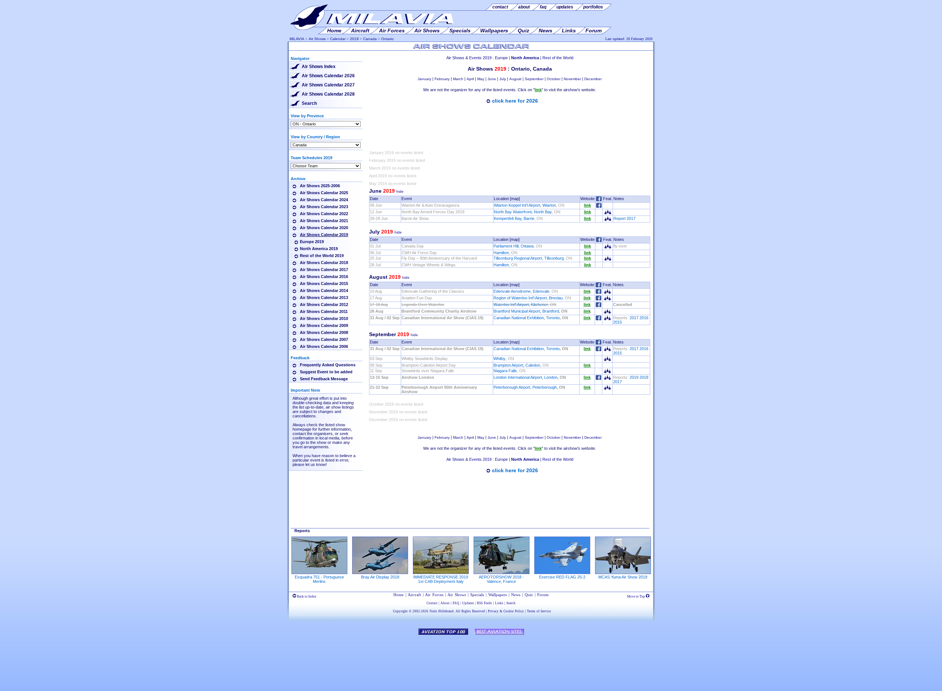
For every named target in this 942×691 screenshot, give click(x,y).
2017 (634, 318)
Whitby (499, 358)
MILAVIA (297, 39)
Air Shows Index (319, 66)
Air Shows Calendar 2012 (324, 304)
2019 (354, 39)
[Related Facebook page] (599, 206)
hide (400, 191)
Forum (543, 594)
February (442, 79)
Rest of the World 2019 (322, 255)
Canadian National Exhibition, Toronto (526, 318)
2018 (644, 377)
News (515, 594)
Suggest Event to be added (326, 372)
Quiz (529, 594)
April (470, 79)
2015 (617, 322)
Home (398, 594)
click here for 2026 (515, 101)
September (534, 79)
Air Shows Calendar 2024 (324, 199)
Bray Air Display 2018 (380, 577)
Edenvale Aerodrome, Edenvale (521, 291)
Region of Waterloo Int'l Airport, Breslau (528, 298)
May (480, 79)
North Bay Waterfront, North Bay (523, 212)
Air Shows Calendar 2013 (324, 297)
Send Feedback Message (324, 379)
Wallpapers (497, 594)
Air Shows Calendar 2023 (324, 206)
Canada (370, 39)
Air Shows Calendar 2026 (328, 75)
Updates (468, 603)
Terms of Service (539, 611)
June (492, 79)
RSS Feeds (484, 603)
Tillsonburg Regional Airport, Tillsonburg (528, 258)
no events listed (409, 152)
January (424, 79)
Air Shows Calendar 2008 (324, 332)
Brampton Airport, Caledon (516, 365)
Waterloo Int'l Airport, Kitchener (520, 304)
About (445, 603)
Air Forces (434, 594)
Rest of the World (557, 58)
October (553, 79)
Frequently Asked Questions (327, 365)
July (502, 79)
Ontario (387, 39)
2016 (644, 318)
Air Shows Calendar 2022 (324, 213)
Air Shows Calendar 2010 (324, 318)
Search (309, 103)
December (593, 79)
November (572, 79)
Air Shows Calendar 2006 (324, 346)
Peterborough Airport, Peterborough (525, 387)
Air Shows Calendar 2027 (328, 85)
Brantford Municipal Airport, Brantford (526, 311)
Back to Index (306, 596)
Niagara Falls (505, 370)
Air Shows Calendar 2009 (324, 325)
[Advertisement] (510, 128)
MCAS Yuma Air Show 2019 (622, 577)
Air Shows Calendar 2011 (324, 311)
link (587, 205)
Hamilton (501, 252)
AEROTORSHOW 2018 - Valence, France (501, 579)
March (458, 79)
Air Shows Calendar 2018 (324, 262)
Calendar (338, 39)
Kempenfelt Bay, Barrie (514, 218)
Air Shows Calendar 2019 (324, 234)
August (515, 79)
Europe (501, 58)
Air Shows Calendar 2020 (324, 227)
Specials (477, 594)
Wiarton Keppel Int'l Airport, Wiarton (525, 205)
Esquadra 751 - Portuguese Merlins (319, 579)
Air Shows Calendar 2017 (324, 269)
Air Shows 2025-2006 (320, 186)
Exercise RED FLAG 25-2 (562, 577)
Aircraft (414, 594)
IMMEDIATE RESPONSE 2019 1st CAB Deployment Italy (440, 579)
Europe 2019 (312, 241)
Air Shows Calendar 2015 (324, 283)
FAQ (456, 603)
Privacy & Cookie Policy (506, 611)
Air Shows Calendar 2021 (324, 220)
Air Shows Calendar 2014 (324, 290)
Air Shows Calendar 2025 (324, 192)
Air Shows (317, 39)
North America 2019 (319, 248)
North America (525, 58)
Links (499, 603)
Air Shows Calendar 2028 (328, 94)
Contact (432, 603)
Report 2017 (624, 218)
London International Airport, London (525, 377)
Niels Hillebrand (441, 611)
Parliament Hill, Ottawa (513, 246)
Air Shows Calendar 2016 (324, 276)
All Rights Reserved (470, 611)
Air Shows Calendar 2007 (324, 339)
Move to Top (636, 596)
